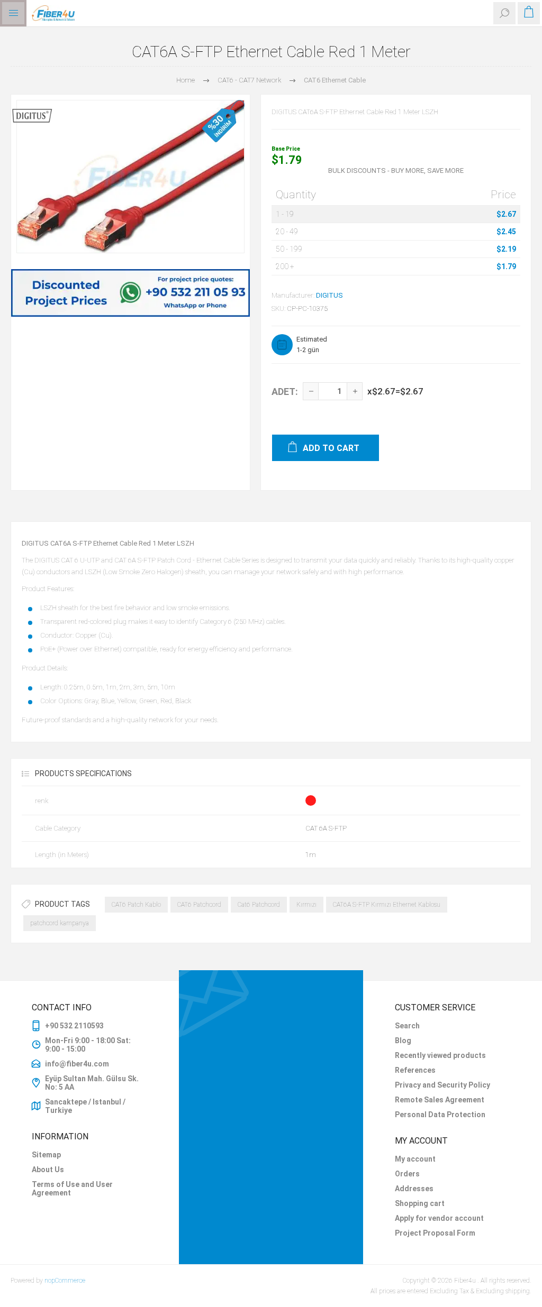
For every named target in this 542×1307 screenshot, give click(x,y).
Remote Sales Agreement (439, 1100)
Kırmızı (306, 904)
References (415, 1070)
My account (415, 1159)
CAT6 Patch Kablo (136, 904)
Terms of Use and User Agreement (72, 1188)
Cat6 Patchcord (259, 904)
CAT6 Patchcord (199, 904)
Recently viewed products (440, 1055)
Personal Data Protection (440, 1114)
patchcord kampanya (59, 923)
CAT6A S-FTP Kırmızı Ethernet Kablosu (386, 904)
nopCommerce (64, 1280)
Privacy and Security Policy (442, 1085)
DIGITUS (329, 295)
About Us (48, 1169)
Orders (407, 1174)
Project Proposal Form (435, 1233)
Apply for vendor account (439, 1218)
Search (407, 1025)
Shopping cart (420, 1203)
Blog (403, 1040)
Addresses (414, 1188)
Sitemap (46, 1154)
